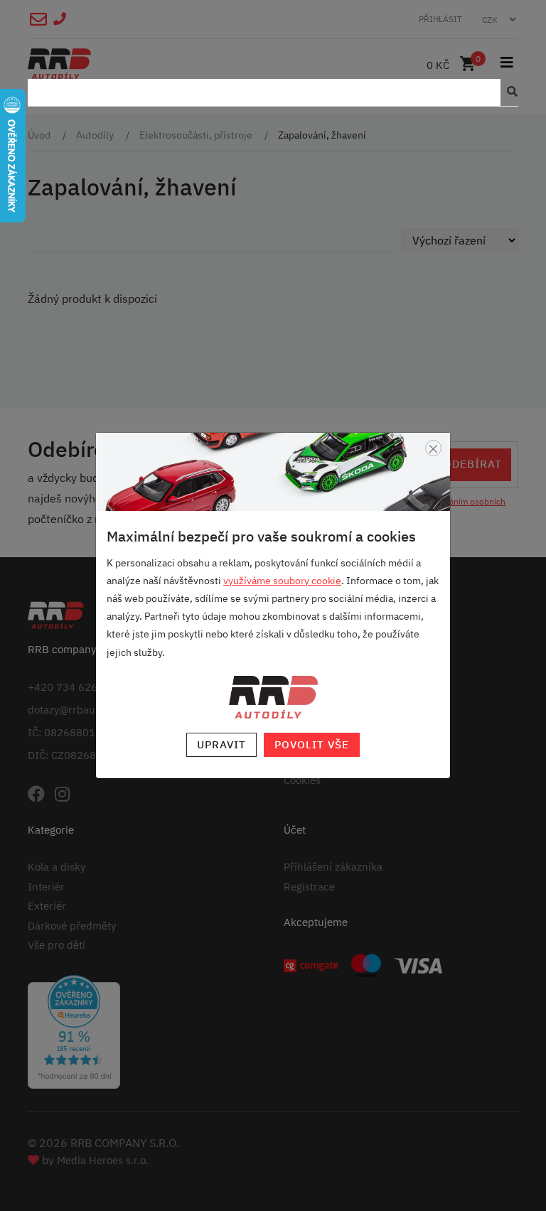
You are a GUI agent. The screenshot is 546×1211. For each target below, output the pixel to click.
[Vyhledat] (509, 92)
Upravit (221, 744)
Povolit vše (311, 744)
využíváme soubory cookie (282, 580)
